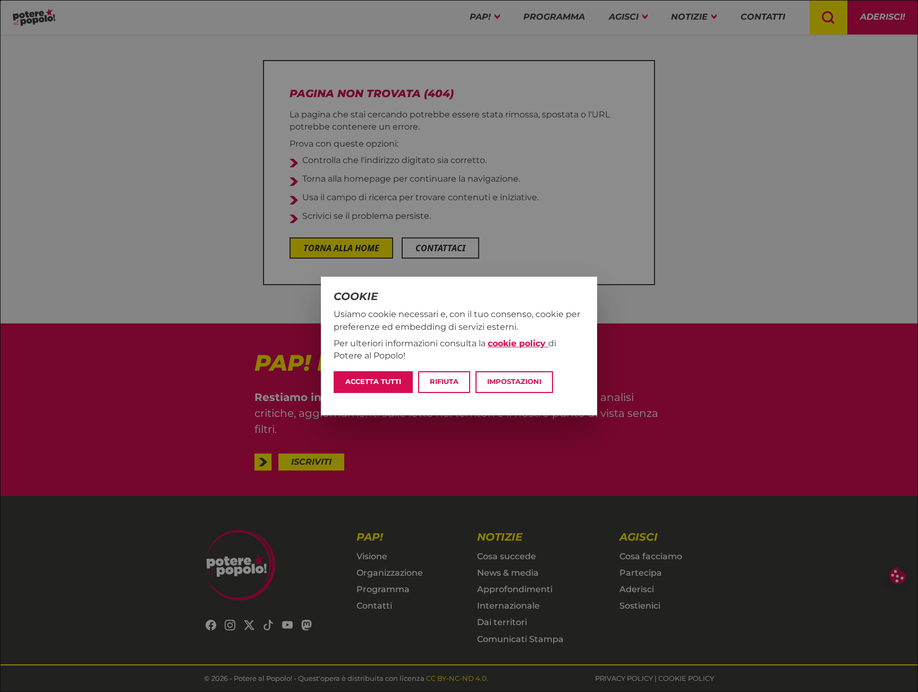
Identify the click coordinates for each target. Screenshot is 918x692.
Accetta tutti (373, 382)
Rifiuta (444, 382)
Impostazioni (514, 382)
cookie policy (518, 343)
